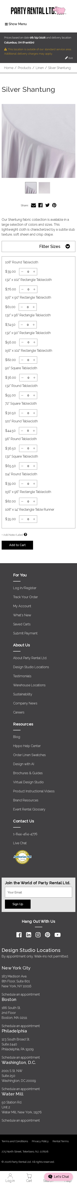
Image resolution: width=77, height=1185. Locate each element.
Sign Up (18, 904)
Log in (10, 1181)
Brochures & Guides (28, 773)
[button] (38, 141)
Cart (29, 1181)
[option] (31, 188)
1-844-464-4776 (25, 834)
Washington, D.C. (19, 1062)
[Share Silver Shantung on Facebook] (40, 205)
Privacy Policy (40, 1141)
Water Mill (12, 1093)
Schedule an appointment (21, 994)
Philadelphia (14, 1030)
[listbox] (38, 188)
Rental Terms (61, 1141)
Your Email (12, 889)
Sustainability (22, 694)
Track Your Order (25, 597)
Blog (16, 737)
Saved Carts (22, 624)
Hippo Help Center (27, 746)
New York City (16, 967)
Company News (25, 703)
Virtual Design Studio (28, 782)
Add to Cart (17, 545)
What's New (22, 615)
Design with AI (23, 764)
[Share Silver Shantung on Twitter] (47, 205)
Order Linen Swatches (29, 755)
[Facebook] (19, 934)
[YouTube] (58, 934)
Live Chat (20, 843)
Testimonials (22, 676)
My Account (22, 606)
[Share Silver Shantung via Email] (33, 205)
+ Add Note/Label (12, 534)
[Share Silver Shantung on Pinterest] (54, 205)
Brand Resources (25, 800)
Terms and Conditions (15, 1141)
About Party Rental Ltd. (30, 658)
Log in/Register (24, 588)
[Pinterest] (47, 934)
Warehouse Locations (29, 685)
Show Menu (18, 24)
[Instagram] (38, 934)
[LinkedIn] (28, 934)
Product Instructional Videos (34, 791)
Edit (70, 58)
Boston (9, 999)
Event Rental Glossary (29, 809)
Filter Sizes (49, 246)
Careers (18, 712)
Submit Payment (25, 633)
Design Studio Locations (31, 667)
